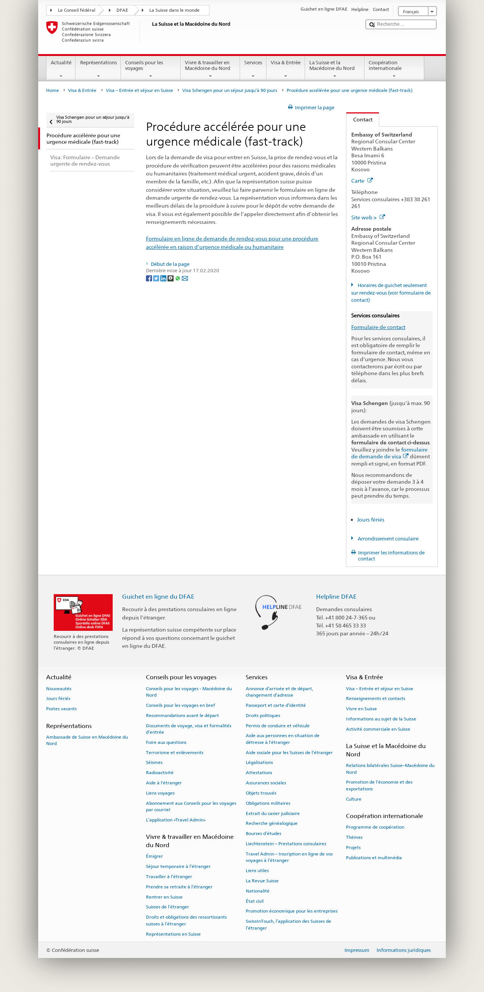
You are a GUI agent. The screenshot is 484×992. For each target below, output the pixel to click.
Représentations (98, 62)
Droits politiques (263, 715)
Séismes (154, 762)
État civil (255, 901)
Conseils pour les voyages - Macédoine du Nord (189, 691)
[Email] (185, 278)
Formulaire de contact (378, 327)
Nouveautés (58, 688)
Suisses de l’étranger (167, 907)
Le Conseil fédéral (76, 10)
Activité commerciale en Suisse (378, 729)
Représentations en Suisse (173, 933)
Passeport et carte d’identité (276, 705)
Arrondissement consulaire (388, 539)
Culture (353, 799)
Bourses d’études (263, 833)
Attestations (259, 772)
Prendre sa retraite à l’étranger (179, 887)
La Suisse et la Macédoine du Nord (332, 65)
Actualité (61, 62)
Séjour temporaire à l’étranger (178, 866)
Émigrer (154, 856)
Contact (359, 119)
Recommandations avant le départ (182, 715)
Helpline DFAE (336, 596)
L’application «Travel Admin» (176, 820)
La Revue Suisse (262, 880)
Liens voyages (160, 793)
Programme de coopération (375, 827)
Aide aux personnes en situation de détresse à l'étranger (283, 739)
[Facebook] (149, 278)
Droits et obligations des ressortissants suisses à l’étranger (186, 920)
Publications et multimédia (374, 857)
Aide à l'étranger (164, 783)
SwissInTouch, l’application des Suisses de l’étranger (288, 924)
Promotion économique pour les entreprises (292, 911)
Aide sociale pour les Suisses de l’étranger (289, 752)
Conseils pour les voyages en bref (180, 705)
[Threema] (171, 278)
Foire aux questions (166, 742)
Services (253, 62)
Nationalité (258, 891)
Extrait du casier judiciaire (273, 813)
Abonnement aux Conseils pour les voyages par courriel (191, 806)
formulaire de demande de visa (389, 453)
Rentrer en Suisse (164, 896)
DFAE (122, 10)
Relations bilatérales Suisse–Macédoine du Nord (390, 769)
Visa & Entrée (286, 62)
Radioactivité (160, 772)
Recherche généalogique (272, 823)
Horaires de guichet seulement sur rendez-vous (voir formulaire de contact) (391, 293)
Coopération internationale (385, 65)
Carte (358, 180)
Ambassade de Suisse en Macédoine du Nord (87, 740)
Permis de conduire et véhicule (278, 725)
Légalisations (259, 762)
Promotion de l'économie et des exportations (379, 785)
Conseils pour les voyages (144, 65)
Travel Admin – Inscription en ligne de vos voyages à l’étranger (289, 857)
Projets (353, 847)
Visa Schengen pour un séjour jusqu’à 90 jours (229, 90)
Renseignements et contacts (375, 698)
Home (52, 90)
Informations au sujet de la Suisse (381, 719)
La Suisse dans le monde (174, 10)
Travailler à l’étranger (169, 876)
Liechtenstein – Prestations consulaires (286, 843)
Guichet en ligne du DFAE (158, 596)
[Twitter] (156, 278)
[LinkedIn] (164, 278)
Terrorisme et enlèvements (174, 752)
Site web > (364, 217)
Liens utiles (257, 870)
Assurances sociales (266, 783)
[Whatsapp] (178, 278)
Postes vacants (61, 708)
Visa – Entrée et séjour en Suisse (139, 90)
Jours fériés (371, 519)
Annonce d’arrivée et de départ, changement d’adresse (279, 691)
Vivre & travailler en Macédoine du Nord (207, 65)
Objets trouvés (261, 793)
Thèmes (354, 837)
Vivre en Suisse (361, 708)
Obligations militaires (268, 803)
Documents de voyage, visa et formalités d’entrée (188, 728)
